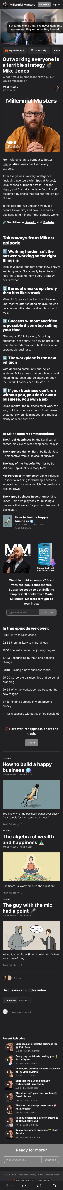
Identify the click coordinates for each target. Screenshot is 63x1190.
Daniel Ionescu (10, 87)
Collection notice (51, 1174)
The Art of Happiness (17, 439)
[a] (7, 1047)
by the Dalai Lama (44, 439)
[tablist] (17, 1000)
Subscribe (44, 4)
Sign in (56, 4)
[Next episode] (11, 41)
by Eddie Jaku (49, 451)
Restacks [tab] (24, 1000)
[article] (31, 1047)
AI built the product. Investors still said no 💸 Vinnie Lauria (38, 1070)
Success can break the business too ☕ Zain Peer (37, 1045)
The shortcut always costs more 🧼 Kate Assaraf (36, 1107)
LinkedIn (30, 222)
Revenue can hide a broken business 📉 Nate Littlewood (37, 1119)
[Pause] (3, 41)
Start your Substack (25, 1180)
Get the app (44, 1180)
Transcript (41, 50)
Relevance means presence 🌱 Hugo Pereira (37, 1131)
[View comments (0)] (24, 1185)
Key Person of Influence (19, 475)
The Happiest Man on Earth (21, 451)
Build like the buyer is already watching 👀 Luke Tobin (33, 1082)
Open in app (16, 50)
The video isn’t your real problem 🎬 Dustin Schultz (36, 1095)
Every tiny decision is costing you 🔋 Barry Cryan (37, 1058)
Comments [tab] (10, 1000)
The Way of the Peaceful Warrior (25, 463)
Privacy (32, 1174)
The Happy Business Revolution (24, 496)
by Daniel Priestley (47, 475)
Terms (40, 1174)
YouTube (48, 222)
